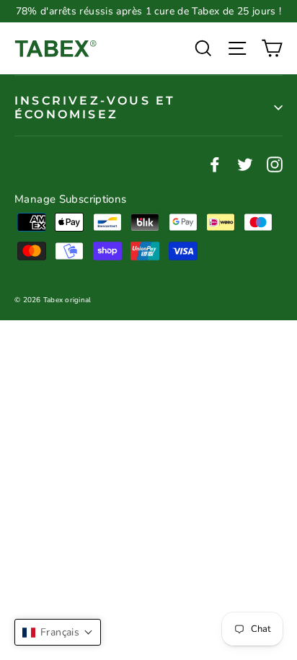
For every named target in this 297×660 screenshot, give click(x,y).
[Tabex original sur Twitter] (245, 163)
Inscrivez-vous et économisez (94, 107)
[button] (57, 632)
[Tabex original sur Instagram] (275, 163)
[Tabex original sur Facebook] (215, 163)
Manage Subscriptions (70, 199)
